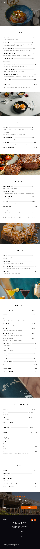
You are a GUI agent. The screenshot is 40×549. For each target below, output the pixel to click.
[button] (29, 2)
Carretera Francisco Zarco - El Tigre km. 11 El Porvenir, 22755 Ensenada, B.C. (24, 525)
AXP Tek (14, 545)
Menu (36, 2)
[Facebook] (32, 520)
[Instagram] (35, 520)
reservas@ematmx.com (24, 535)
